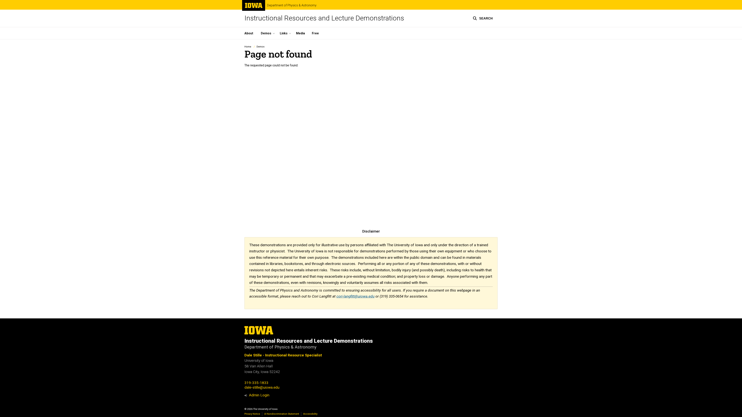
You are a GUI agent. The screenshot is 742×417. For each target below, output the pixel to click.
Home (247, 46)
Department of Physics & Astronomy (292, 5)
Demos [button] (266, 33)
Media (300, 33)
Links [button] (284, 33)
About (248, 33)
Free (315, 33)
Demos (261, 46)
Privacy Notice (252, 413)
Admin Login (259, 395)
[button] (483, 18)
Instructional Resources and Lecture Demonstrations (324, 18)
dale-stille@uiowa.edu (261, 387)
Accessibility (310, 413)
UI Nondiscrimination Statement (281, 413)
